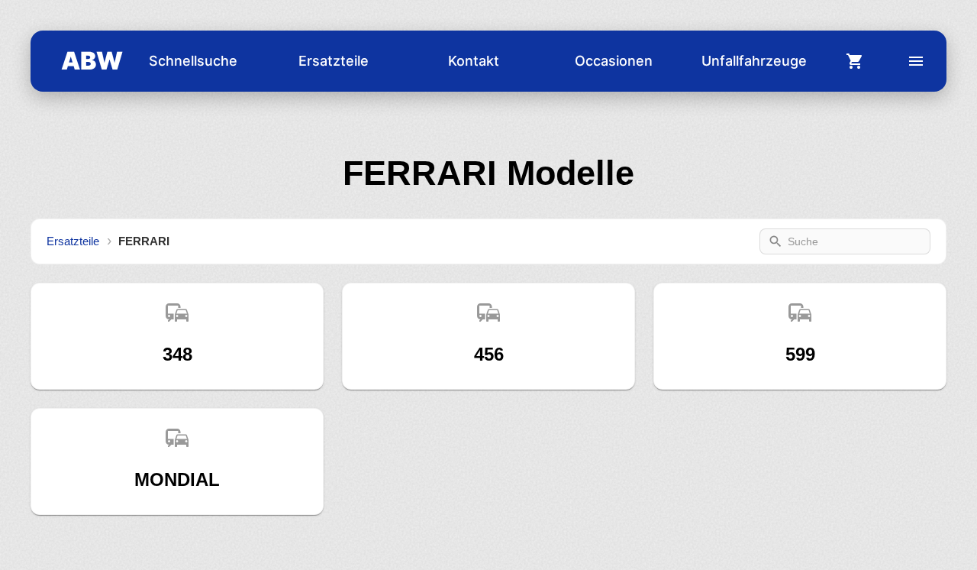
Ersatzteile (333, 61)
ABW (92, 61)
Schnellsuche (193, 61)
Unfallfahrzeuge (754, 61)
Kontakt (473, 61)
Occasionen (614, 61)
